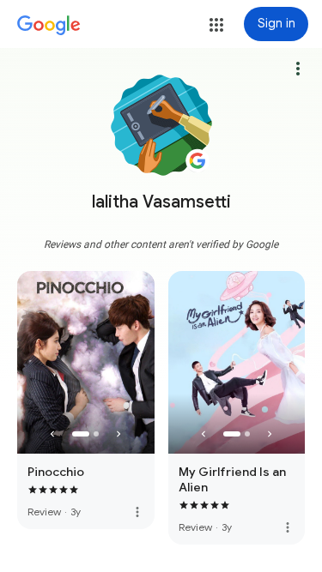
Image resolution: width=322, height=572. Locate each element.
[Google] (49, 25)
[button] (216, 25)
